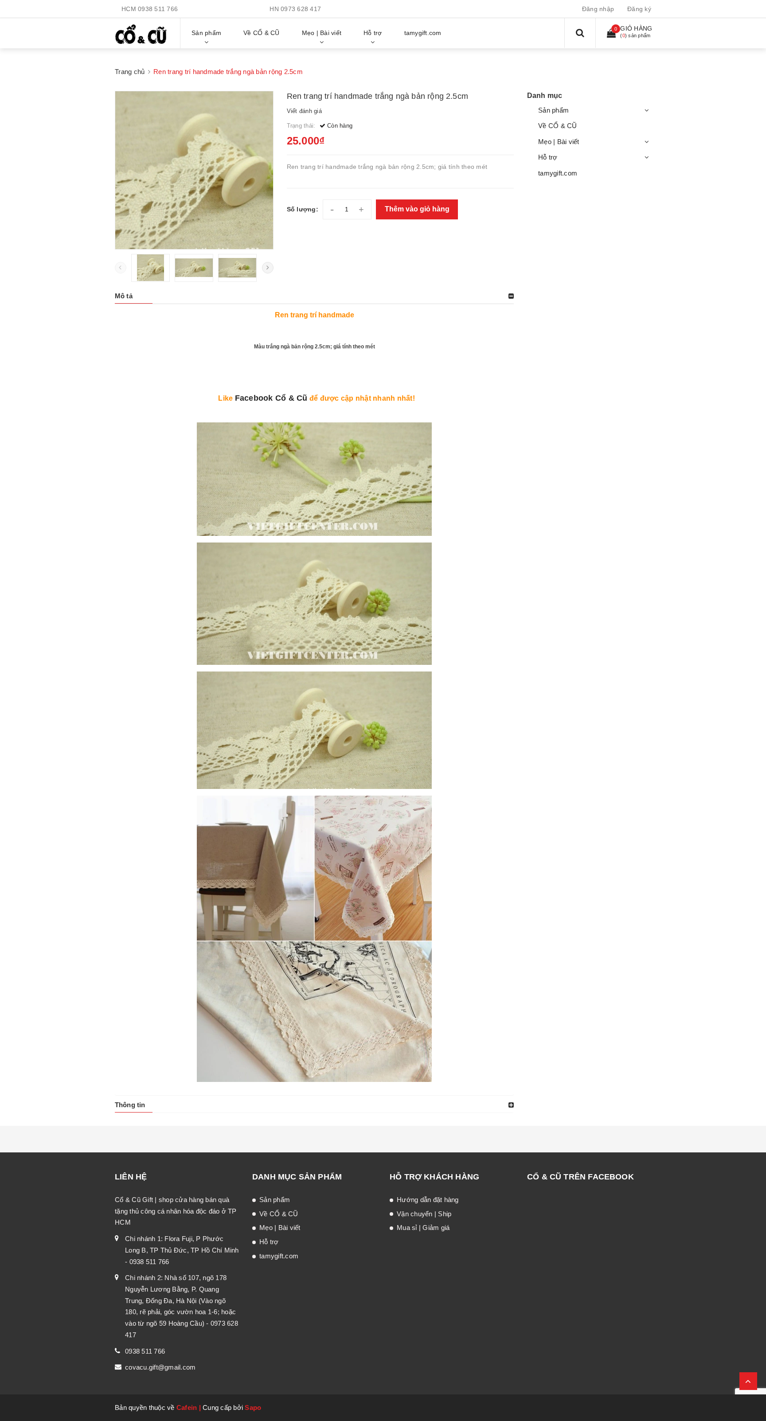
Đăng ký (639, 8)
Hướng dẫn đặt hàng (428, 1199)
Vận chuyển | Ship (424, 1214)
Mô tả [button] (124, 296)
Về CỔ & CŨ (557, 125)
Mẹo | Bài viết (558, 141)
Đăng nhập (598, 8)
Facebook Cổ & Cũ (271, 398)
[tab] (314, 296)
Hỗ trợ (548, 157)
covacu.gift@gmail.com (160, 1367)
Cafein (186, 1407)
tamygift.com (557, 173)
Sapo (253, 1407)
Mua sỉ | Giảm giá (423, 1227)
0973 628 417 (301, 8)
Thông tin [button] (130, 1105)
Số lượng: (302, 209)
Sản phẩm (553, 110)
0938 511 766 (158, 8)
